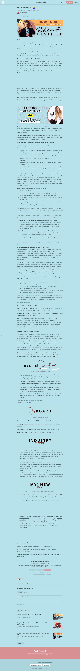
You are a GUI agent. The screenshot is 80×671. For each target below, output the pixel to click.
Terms (43, 662)
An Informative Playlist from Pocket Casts (31, 461)
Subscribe (69, 2)
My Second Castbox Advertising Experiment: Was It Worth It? (34, 633)
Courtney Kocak (23, 12)
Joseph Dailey (44, 497)
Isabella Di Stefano (24, 518)
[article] (40, 617)
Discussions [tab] (26, 610)
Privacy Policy (49, 574)
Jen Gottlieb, (25, 71)
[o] (57, 616)
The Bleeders (38, 394)
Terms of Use (46, 572)
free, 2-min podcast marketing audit (29, 383)
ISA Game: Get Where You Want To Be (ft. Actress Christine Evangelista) (39, 516)
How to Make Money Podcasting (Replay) (29, 614)
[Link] (15, 59)
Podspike (32, 389)
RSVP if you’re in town (39, 396)
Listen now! (46, 379)
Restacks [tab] (25, 592)
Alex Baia (36, 497)
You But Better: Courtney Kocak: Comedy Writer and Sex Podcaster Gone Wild (41, 495)
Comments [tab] (20, 592)
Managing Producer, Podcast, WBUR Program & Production (33, 424)
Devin (50, 475)
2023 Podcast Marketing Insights (28, 471)
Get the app (46, 665)
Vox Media (46, 421)
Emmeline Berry (38, 465)
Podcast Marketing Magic (49, 471)
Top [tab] (18, 610)
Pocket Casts (23, 465)
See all (19, 643)
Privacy (39, 662)
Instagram (41, 549)
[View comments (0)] (29, 619)
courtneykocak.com (25, 551)
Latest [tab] (22, 610)
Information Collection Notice (39, 574)
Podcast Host (20, 432)
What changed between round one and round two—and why (30, 636)
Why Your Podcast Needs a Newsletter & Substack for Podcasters (32, 623)
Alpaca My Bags (27, 375)
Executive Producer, (22, 421)
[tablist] (22, 592)
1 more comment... (21, 604)
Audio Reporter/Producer (24, 429)
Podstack (25, 476)
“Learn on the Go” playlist (49, 463)
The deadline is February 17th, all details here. (32, 458)
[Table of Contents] (1, 335)
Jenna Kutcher (34, 61)
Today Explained (32, 421)
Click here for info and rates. (24, 402)
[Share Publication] (64, 2)
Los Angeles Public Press (44, 429)
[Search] (62, 2)
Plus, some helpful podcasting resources (26, 615)
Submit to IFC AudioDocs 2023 (28, 451)
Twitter (34, 549)
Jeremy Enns (26, 381)
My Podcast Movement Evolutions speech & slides (28, 626)
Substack (34, 668)
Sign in (76, 2)
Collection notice (48, 662)
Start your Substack (36, 665)
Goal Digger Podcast (44, 61)
